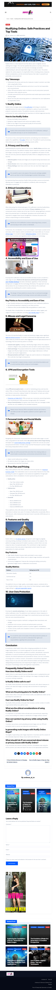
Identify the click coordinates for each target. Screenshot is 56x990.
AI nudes (22, 140)
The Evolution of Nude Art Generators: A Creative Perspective (28, 806)
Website (8, 854)
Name (8, 844)
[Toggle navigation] (5, 12)
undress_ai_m (13, 35)
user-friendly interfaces (12, 282)
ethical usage (9, 234)
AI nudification (28, 107)
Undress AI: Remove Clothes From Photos (43, 983)
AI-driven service (21, 539)
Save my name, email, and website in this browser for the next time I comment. (26, 859)
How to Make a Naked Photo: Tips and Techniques (38, 962)
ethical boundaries (31, 234)
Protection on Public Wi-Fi (15, 398)
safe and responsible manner (23, 588)
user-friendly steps (33, 312)
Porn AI (50, 979)
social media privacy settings (22, 442)
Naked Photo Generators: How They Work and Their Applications (16, 962)
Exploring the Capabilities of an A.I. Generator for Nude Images (12, 806)
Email (7, 849)
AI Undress (10, 791)
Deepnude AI (11, 793)
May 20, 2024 (12, 810)
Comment (9, 824)
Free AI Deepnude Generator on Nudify (42, 987)
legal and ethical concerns (13, 337)
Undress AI (44, 979)
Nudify (7, 24)
